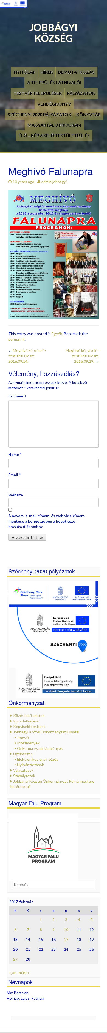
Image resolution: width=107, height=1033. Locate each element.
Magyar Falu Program (54, 124)
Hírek (47, 71)
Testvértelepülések (37, 93)
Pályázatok (81, 93)
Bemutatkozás (76, 71)
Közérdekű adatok (28, 715)
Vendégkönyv (54, 103)
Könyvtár (88, 114)
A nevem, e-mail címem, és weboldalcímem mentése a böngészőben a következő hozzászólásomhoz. (46, 521)
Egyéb (57, 333)
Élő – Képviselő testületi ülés (54, 135)
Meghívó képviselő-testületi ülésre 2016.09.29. (82, 356)
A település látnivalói (54, 82)
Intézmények (28, 743)
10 (66, 929)
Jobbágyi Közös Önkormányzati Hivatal (46, 732)
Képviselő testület (29, 726)
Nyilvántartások (30, 764)
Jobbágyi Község (53, 32)
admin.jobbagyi (54, 181)
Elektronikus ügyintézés (37, 759)
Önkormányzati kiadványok (40, 748)
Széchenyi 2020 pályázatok (39, 114)
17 (66, 939)
